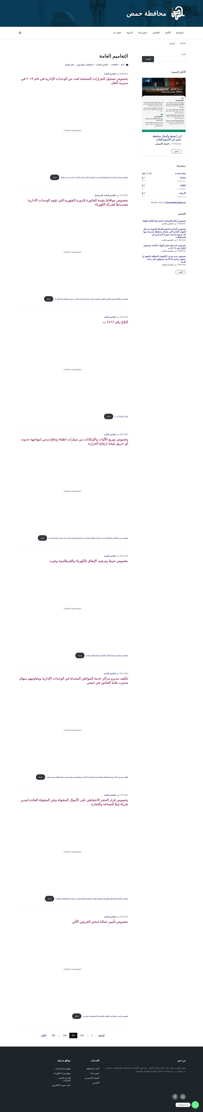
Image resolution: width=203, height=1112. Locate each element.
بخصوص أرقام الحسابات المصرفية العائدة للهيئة (164, 221)
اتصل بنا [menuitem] (117, 32)
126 (82, 1035)
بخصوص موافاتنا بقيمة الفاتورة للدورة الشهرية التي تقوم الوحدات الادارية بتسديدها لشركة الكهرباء (91, 299)
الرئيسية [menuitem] (179, 32)
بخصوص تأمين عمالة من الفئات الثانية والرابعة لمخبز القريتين (105, 1016)
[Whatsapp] (195, 1105)
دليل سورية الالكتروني (61, 1085)
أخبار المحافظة (92, 1069)
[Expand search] (20, 32)
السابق (101, 1035)
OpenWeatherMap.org (176, 202)
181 (53, 1035)
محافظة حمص (146, 13)
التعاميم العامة (110, 74)
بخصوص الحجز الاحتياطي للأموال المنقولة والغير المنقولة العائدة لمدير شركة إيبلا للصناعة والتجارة (91, 899)
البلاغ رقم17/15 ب (121, 416)
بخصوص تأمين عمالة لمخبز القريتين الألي (100, 921)
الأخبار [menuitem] (168, 32)
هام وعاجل (69, 65)
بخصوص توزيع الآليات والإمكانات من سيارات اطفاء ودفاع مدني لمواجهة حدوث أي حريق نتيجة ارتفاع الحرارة (88, 538)
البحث (183, 54)
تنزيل (55, 177)
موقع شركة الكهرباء (62, 1073)
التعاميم (172, 43)
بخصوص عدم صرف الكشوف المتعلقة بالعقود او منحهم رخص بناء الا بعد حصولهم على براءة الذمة (164, 259)
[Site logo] (178, 20)
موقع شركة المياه (63, 1069)
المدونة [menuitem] (129, 32)
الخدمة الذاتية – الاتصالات (64, 1079)
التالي (43, 1035)
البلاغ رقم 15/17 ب (115, 322)
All (123, 65)
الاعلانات (114, 65)
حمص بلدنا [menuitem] (142, 32)
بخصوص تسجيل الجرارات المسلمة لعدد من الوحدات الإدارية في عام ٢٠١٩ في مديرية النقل (94, 177)
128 (64, 1035)
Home (183, 43)
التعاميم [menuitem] (156, 32)
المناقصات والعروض (85, 65)
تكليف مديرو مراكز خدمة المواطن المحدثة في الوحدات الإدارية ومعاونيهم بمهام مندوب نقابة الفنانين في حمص (87, 777)
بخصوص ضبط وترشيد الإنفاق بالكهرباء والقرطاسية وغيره (89, 561)
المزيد (176, 151)
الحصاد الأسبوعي (162, 144)
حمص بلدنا (94, 1073)
